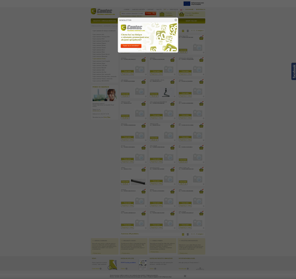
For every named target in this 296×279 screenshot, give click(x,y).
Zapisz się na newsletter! (131, 46)
